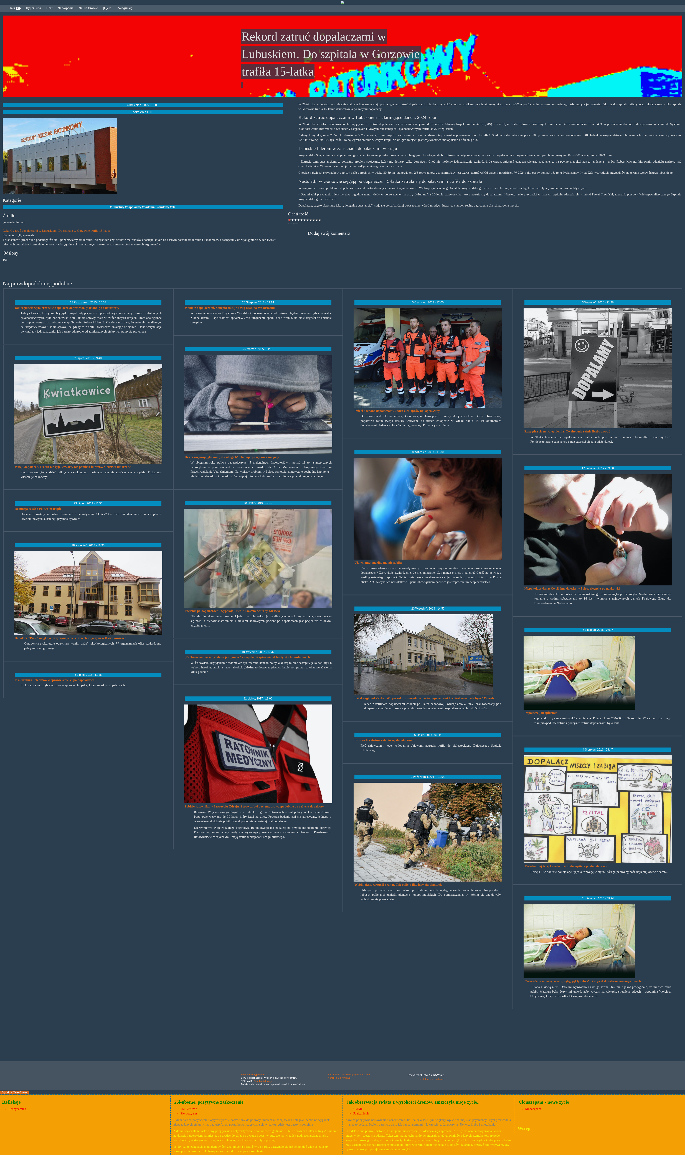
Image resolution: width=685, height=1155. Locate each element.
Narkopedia (65, 8)
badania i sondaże (156, 207)
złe (173, 207)
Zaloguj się (124, 8)
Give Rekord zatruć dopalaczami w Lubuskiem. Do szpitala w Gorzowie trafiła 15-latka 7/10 (310, 220)
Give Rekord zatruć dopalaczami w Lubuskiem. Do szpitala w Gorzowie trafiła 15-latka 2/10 (295, 220)
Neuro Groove (88, 8)
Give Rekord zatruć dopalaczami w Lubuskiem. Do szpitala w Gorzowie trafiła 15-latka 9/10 (316, 220)
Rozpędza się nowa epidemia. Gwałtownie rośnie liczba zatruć (567, 431)
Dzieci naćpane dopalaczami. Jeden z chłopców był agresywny (397, 410)
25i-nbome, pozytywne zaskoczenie (208, 1102)
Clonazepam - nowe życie (544, 1102)
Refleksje (11, 1102)
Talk (14, 8)
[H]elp (107, 8)
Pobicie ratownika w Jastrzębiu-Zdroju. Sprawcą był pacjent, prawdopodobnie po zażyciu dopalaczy (254, 806)
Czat (49, 8)
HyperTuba (33, 8)
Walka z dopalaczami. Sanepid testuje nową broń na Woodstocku (230, 307)
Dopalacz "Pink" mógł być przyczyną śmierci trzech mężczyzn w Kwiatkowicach (70, 638)
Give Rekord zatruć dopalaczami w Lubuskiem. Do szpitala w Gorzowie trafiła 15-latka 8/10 (313, 220)
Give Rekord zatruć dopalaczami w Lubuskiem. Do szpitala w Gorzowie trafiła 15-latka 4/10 (301, 220)
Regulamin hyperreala (253, 1074)
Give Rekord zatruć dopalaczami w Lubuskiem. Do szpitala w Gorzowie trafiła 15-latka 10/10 (319, 220)
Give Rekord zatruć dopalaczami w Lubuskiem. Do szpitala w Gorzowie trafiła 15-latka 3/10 (298, 220)
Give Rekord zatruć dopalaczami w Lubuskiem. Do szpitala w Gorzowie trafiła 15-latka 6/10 (307, 220)
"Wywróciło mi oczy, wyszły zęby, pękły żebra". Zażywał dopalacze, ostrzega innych (582, 981)
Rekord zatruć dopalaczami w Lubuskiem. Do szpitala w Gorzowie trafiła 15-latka (56, 230)
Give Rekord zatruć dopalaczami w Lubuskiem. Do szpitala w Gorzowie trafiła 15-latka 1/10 (292, 220)
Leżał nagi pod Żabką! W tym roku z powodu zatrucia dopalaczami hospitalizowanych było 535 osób (424, 698)
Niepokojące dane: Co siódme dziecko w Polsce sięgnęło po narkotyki (572, 588)
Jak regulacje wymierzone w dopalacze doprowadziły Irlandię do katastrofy (67, 307)
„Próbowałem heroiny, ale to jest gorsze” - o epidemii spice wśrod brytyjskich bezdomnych (247, 657)
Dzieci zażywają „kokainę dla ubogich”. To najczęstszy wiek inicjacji (232, 457)
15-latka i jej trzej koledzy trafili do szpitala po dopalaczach (565, 866)
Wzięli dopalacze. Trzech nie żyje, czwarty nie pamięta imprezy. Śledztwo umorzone (73, 467)
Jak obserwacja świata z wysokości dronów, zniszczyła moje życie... (413, 1102)
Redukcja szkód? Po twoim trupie (38, 508)
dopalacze (133, 207)
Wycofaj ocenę (289, 220)
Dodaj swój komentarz (329, 233)
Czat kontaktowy (263, 1081)
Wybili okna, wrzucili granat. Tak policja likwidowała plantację (398, 884)
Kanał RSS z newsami (339, 1077)
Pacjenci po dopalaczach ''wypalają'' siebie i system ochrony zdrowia (232, 611)
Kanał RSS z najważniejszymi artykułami (349, 1074)
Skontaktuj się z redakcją (431, 1079)
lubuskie (117, 207)
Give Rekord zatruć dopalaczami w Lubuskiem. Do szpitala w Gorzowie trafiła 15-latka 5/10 (304, 220)
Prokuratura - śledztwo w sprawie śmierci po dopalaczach (55, 680)
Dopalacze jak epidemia (540, 712)
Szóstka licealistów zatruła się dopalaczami (383, 740)
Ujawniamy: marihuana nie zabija (378, 562)
